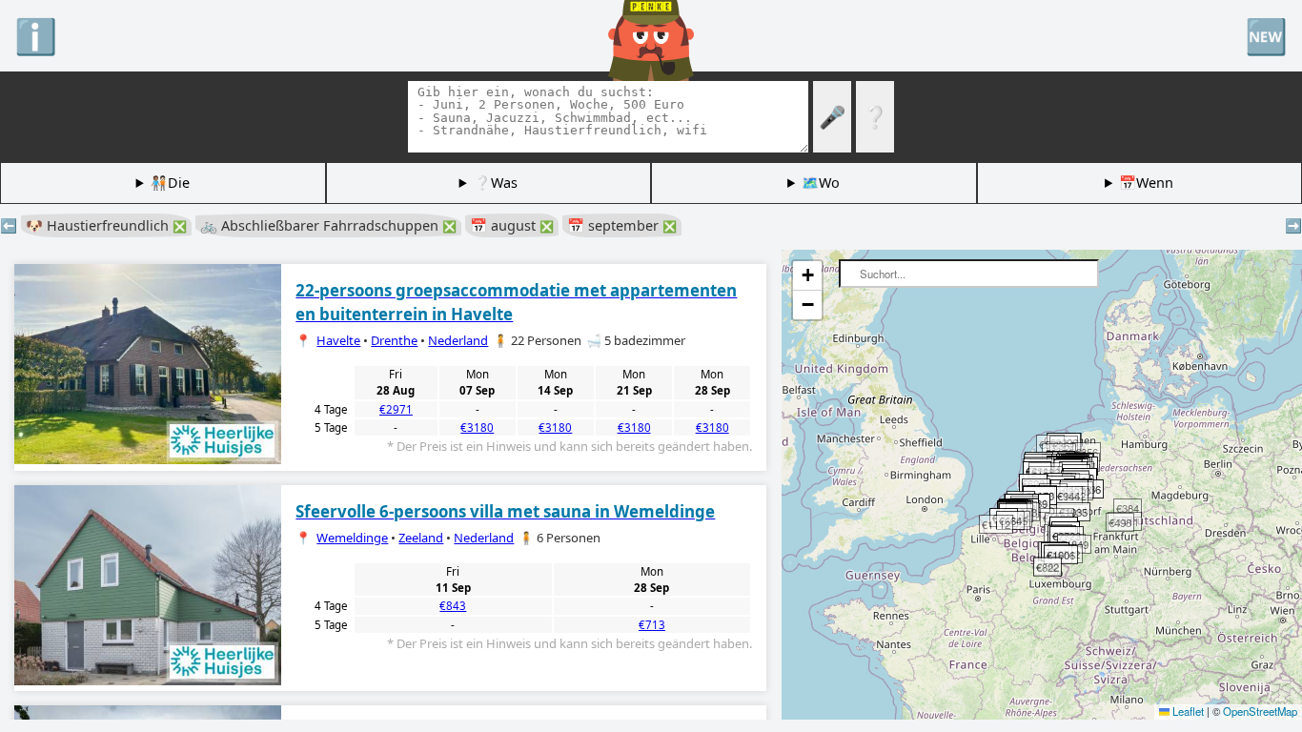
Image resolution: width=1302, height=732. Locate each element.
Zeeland (420, 537)
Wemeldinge (352, 537)
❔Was (496, 182)
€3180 (477, 427)
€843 (452, 606)
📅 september (622, 225)
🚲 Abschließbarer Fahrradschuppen (328, 225)
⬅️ (8, 225)
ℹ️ (35, 35)
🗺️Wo (821, 182)
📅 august (512, 225)
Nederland (458, 340)
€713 (652, 625)
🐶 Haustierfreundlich (106, 225)
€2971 (396, 409)
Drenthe (394, 340)
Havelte (338, 340)
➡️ (1293, 225)
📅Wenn (1146, 182)
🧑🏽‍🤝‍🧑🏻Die (170, 182)
